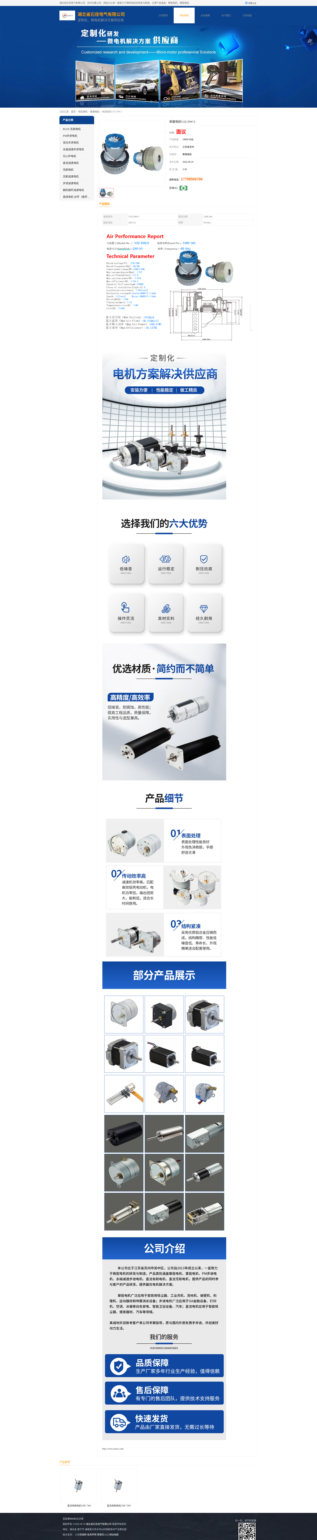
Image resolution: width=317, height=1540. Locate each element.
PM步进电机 (70, 135)
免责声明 (91, 1534)
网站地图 (114, 1534)
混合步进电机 (71, 142)
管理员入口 (103, 1534)
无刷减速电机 (71, 176)
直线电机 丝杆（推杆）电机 (79, 196)
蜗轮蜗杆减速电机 (73, 190)
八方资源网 (81, 1534)
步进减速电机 (71, 183)
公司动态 (247, 15)
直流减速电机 (71, 163)
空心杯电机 (69, 156)
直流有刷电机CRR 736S (79, 1505)
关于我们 (226, 15)
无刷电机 (68, 169)
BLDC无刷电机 (72, 129)
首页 (73, 111)
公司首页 (163, 15)
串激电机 (94, 111)
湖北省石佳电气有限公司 (98, 1524)
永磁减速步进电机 (73, 149)
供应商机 (184, 15)
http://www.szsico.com (112, 1449)
